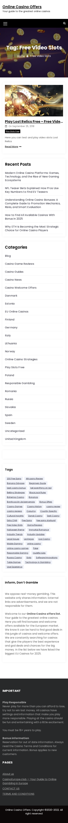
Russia (9, 399)
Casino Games (14, 506)
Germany (11, 327)
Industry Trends (15, 534)
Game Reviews (34, 525)
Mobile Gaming (14, 543)
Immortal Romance (39, 529)
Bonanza (33, 497)
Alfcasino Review (34, 478)
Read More (11, 146)
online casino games (18, 548)
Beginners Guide (37, 483)
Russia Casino (14, 557)
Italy (8, 335)
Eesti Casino (53, 515)
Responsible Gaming (17, 552)
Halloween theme (15, 529)
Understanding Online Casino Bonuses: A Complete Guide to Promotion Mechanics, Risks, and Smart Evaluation (33, 203)
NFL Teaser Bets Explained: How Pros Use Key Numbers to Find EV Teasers (32, 190)
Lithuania (11, 343)
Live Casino (44, 539)
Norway (10, 351)
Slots (28, 557)
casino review (53, 506)
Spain (8, 415)
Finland (9, 319)
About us (8, 774)
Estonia (10, 304)
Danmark (11, 296)
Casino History (34, 506)
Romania (11, 391)
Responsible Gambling (20, 383)
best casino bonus (16, 487)
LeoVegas (29, 539)
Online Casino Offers (22, 6)
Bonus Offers (45, 501)
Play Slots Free (12, 131)
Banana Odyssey (16, 483)
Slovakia (10, 407)
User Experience (14, 566)
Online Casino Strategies (21, 359)
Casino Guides (14, 272)
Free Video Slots (15, 525)
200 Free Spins (14, 478)
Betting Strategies (16, 492)
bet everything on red (40, 487)
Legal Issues (13, 539)
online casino (34, 543)
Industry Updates (36, 534)
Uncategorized (15, 431)
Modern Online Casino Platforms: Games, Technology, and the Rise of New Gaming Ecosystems (32, 176)
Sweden (10, 423)
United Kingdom (15, 439)
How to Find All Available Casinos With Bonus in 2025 (30, 217)
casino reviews (14, 511)
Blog (8, 256)
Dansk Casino (35, 515)
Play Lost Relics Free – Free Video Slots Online (34, 121)
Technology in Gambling (38, 562)
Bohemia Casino (15, 497)
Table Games (14, 562)
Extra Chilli (12, 520)
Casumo (31, 511)
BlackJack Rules (37, 492)
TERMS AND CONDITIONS (18, 794)
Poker (35, 548)
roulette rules (39, 552)
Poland (9, 375)
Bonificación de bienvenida (21, 501)
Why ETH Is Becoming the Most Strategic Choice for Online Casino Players (32, 228)
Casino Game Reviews (19, 264)
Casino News (13, 280)
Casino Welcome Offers (20, 288)
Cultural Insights (15, 515)
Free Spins (27, 520)
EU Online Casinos (16, 311)
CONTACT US (10, 788)
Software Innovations (46, 557)
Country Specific (48, 511)
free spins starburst (46, 520)
